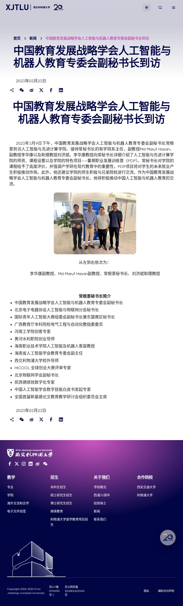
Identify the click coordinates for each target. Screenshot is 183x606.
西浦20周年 (102, 495)
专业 (10, 487)
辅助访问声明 (166, 591)
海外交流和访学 (18, 503)
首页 (17, 38)
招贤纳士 (100, 503)
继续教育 (56, 511)
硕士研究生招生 (61, 495)
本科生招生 (58, 487)
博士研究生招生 (61, 503)
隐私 (146, 591)
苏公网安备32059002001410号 (75, 591)
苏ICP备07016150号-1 (54, 591)
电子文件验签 (16, 511)
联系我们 (100, 519)
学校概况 (100, 487)
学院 (10, 495)
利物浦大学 (145, 495)
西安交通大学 (146, 487)
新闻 (33, 38)
